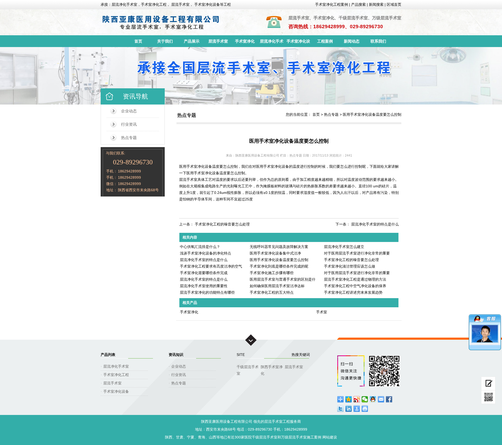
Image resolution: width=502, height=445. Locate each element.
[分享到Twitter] (340, 409)
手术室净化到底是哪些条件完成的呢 (279, 266)
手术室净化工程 (116, 375)
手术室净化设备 (298, 43)
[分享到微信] (365, 399)
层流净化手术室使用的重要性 (203, 286)
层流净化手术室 (271, 43)
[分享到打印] (365, 409)
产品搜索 (358, 4)
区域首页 (394, 4)
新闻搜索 (376, 4)
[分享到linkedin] (348, 409)
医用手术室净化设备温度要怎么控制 (372, 114)
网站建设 (329, 437)
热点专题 (129, 137)
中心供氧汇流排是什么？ (200, 247)
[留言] (488, 383)
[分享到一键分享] (356, 409)
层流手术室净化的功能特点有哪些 (207, 292)
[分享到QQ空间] (348, 399)
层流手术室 (218, 41)
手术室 (321, 312)
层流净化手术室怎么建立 (344, 247)
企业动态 (129, 111)
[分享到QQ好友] (373, 399)
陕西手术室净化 (272, 367)
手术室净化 (245, 41)
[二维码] (488, 397)
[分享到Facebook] (389, 399)
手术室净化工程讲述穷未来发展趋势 (353, 292)
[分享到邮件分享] (381, 399)
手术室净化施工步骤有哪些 (272, 273)
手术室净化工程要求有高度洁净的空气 (211, 266)
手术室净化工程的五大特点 (272, 292)
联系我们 (378, 41)
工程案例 (325, 41)
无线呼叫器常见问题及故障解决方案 (279, 247)
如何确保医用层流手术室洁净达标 (277, 286)
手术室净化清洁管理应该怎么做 (349, 266)
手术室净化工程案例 (331, 4)
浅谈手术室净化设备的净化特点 (205, 253)
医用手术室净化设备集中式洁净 (275, 253)
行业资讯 (129, 124)
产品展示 (191, 41)
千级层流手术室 (248, 367)
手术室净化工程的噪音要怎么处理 (222, 224)
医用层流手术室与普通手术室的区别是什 (283, 279)
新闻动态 (352, 41)
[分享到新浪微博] (356, 399)
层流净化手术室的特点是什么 (375, 224)
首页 (138, 41)
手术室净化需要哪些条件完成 (203, 273)
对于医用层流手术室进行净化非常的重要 (357, 253)
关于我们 (165, 41)
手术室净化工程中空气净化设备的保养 (355, 286)
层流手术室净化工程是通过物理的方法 (355, 279)
